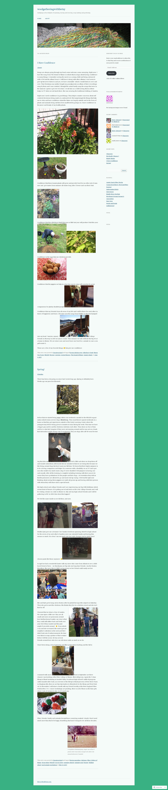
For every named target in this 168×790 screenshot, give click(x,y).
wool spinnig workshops (49, 765)
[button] (54, 515)
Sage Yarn (109, 201)
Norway (52, 355)
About (47, 18)
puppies (57, 355)
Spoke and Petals (111, 203)
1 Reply (39, 67)
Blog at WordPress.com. (44, 782)
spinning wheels (69, 762)
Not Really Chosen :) (112, 156)
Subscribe (111, 73)
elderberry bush (88, 352)
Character (126, 131)
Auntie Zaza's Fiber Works (114, 182)
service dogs (59, 762)
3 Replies (40, 374)
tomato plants (88, 355)
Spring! (41, 369)
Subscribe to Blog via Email (114, 53)
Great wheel (45, 762)
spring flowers (65, 355)
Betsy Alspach (116, 120)
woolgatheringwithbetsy (51, 9)
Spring (86, 762)
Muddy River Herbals (113, 194)
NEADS (47, 355)
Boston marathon (75, 760)
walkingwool (110, 205)
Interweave (110, 191)
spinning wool (79, 762)
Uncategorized (57, 352)
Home (39, 18)
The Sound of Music (77, 355)
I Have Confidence (46, 63)
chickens (84, 760)
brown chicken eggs (76, 352)
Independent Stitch (112, 189)
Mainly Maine (110, 158)
